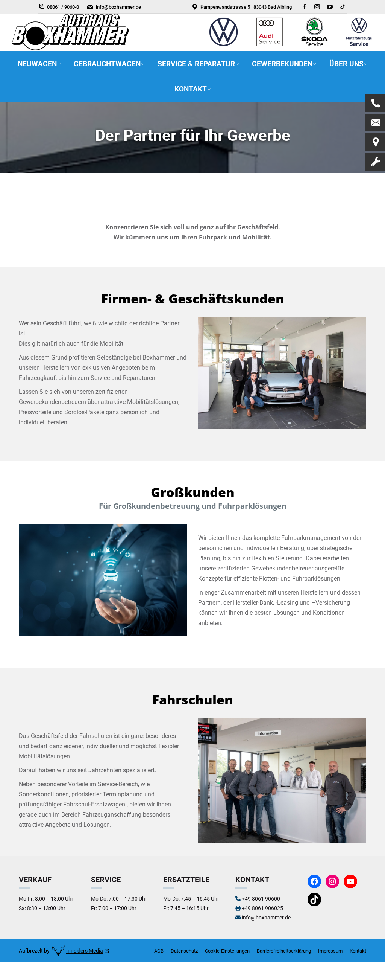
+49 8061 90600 (261, 899)
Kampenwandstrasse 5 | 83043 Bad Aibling (246, 7)
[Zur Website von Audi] (270, 46)
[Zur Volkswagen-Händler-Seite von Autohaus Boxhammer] (223, 46)
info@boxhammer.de (118, 7)
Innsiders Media (84, 951)
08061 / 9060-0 (63, 7)
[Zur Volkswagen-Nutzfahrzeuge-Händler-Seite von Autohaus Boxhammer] (359, 46)
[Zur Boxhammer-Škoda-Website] (315, 46)
